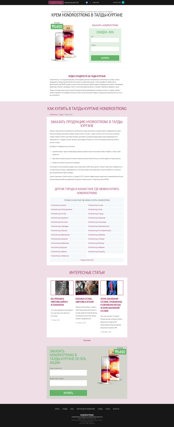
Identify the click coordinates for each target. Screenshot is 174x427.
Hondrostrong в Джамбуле (96, 235)
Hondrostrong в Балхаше (96, 243)
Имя (92, 36)
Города (100, 409)
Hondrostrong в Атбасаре (96, 239)
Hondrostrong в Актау (95, 209)
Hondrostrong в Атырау (95, 214)
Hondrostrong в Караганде (96, 218)
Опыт (72, 409)
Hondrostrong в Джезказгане (60, 235)
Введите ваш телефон (57, 378)
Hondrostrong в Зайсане (59, 251)
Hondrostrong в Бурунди (59, 247)
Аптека (57, 409)
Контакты (116, 409)
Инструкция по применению (86, 409)
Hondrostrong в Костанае (59, 222)
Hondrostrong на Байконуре (60, 243)
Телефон (93, 45)
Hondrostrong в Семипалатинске (98, 226)
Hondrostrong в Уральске (59, 230)
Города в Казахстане (87, 260)
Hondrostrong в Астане (95, 205)
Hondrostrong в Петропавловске (61, 209)
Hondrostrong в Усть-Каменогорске (99, 230)
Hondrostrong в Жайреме (96, 247)
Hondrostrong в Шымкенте (59, 218)
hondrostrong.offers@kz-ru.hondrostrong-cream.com (87, 417)
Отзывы (65, 409)
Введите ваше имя (56, 368)
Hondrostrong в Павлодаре (59, 226)
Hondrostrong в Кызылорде (97, 222)
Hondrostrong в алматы (58, 205)
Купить (105, 58)
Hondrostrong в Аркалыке (59, 239)
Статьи (108, 409)
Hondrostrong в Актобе (58, 214)
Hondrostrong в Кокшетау (96, 251)
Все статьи (87, 340)
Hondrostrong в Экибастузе (60, 256)
